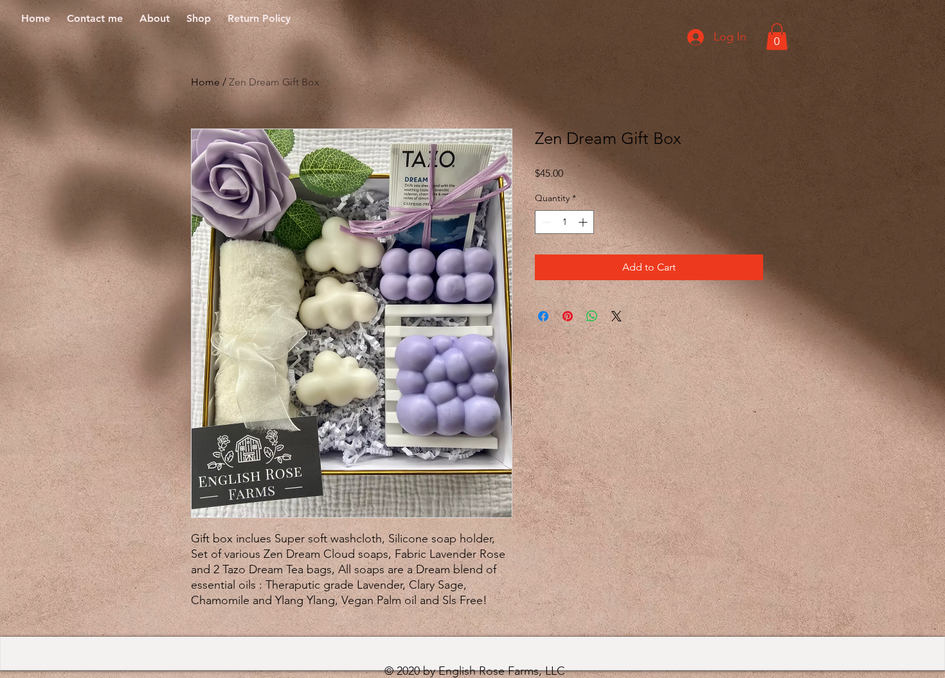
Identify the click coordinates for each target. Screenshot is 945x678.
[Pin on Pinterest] (567, 316)
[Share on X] (616, 316)
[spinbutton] (564, 222)
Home (205, 82)
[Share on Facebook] (543, 316)
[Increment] (584, 222)
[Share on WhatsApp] (592, 316)
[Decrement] (545, 222)
